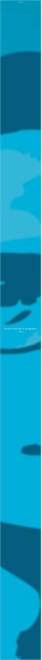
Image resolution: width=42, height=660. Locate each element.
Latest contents (20, 2)
